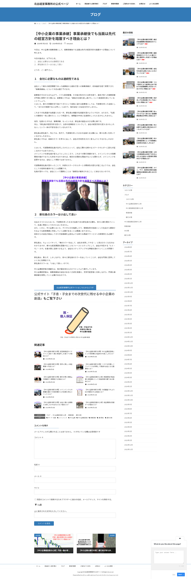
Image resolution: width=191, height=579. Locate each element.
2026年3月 (128, 270)
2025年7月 (128, 306)
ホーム (38, 566)
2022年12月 (128, 445)
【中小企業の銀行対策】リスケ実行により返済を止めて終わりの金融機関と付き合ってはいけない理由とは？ (147, 85)
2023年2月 (128, 436)
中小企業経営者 (83, 418)
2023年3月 (128, 431)
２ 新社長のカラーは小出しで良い (48, 64)
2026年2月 (128, 274)
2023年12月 (128, 391)
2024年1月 (128, 386)
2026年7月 (128, 252)
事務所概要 (72, 566)
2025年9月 (128, 297)
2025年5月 (128, 315)
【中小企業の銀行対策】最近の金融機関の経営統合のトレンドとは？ (147, 42)
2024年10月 (128, 346)
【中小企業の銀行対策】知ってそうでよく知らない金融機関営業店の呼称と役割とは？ (147, 113)
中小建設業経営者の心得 (134, 208)
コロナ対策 (128, 190)
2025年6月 (128, 310)
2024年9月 (128, 350)
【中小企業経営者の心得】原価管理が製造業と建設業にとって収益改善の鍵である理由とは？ (99, 379)
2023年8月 (128, 409)
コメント (38, 437)
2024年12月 (128, 337)
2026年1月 (128, 279)
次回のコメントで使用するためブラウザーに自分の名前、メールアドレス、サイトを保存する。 (75, 499)
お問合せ (97, 566)
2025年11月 (128, 288)
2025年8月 (128, 301)
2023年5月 (128, 422)
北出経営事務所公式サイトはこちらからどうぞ (75, 288)
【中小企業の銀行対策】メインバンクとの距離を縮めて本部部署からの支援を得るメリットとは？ (58, 392)
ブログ (48, 415)
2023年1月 (128, 440)
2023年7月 (128, 413)
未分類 (126, 231)
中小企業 (72, 418)
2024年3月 (128, 377)
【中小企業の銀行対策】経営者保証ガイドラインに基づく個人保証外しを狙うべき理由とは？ (57, 353)
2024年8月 (128, 355)
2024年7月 (128, 359)
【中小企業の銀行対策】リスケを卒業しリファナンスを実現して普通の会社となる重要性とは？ (99, 366)
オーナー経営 (52, 418)
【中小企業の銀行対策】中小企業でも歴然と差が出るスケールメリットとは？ (147, 127)
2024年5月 (128, 368)
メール (38, 476)
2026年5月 (128, 261)
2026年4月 (128, 265)
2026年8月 (128, 247)
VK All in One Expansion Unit (109, 575)
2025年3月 (128, 323)
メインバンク (63, 418)
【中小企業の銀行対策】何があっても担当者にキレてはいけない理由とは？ (147, 100)
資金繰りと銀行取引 (50, 566)
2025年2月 (128, 328)
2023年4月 (128, 427)
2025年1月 (128, 332)
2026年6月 (128, 256)
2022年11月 (128, 449)
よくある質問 (109, 566)
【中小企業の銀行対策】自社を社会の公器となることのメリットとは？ (147, 71)
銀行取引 (101, 418)
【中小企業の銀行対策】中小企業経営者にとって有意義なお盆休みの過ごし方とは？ (147, 141)
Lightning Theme (95, 575)
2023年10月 (128, 400)
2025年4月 (128, 319)
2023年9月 (128, 404)
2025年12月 (128, 283)
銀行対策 (78, 415)
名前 (37, 465)
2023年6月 (128, 418)
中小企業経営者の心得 (59, 415)
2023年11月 (128, 395)
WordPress (83, 575)
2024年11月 (128, 341)
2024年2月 (128, 382)
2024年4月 (128, 373)
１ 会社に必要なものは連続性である (49, 61)
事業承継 (71, 415)
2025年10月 (128, 292)
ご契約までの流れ (85, 566)
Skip (173, 574)
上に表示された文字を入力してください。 (51, 511)
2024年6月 (128, 364)
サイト (36, 488)
